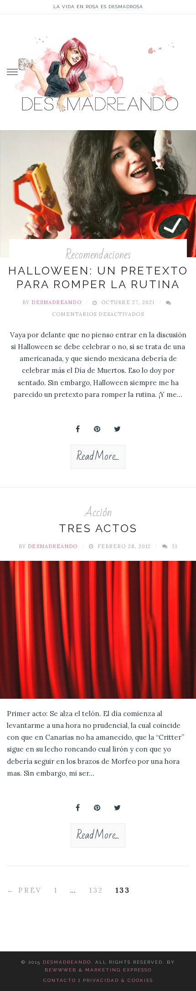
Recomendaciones (98, 255)
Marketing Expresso (118, 969)
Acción (98, 512)
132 (96, 890)
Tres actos (98, 528)
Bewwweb (61, 969)
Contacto (59, 980)
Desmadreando (67, 962)
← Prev (24, 890)
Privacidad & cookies (118, 980)
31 (174, 546)
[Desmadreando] (98, 70)
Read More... (98, 456)
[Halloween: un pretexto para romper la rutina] (98, 194)
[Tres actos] (98, 630)
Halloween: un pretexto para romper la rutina (98, 277)
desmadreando (56, 302)
